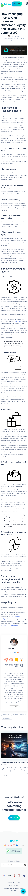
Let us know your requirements (9, 625)
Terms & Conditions (14, 885)
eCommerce (14, 40)
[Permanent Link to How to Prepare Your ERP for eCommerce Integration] (14, 746)
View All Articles (14, 706)
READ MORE (4, 775)
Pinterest (11, 845)
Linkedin (17, 845)
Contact (17, 4)
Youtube (14, 845)
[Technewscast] (24, 875)
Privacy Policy (17, 882)
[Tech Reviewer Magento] (19, 875)
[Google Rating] (4, 875)
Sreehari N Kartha (14, 648)
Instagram (18, 652)
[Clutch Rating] (9, 875)
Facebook (10, 652)
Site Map (9, 882)
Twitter (13, 652)
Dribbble (8, 845)
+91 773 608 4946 (15, 850)
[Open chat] (23, 891)
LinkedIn (15, 652)
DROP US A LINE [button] (14, 817)
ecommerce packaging (18, 714)
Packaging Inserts (7, 718)
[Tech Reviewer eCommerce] (14, 875)
